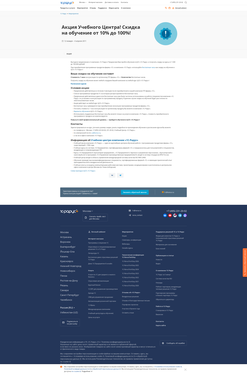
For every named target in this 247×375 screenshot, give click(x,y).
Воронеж (65, 241)
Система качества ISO (164, 279)
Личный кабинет (98, 232)
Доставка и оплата (112, 2)
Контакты (124, 2)
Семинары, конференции (131, 240)
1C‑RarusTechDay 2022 (130, 277)
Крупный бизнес (94, 285)
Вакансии (159, 314)
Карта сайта (161, 325)
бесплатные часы (148, 67)
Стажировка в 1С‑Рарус (164, 310)
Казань (64, 256)
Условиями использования (168, 367)
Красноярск (66, 261)
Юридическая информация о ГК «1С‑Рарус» (78, 342)
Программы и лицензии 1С (98, 243)
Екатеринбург (67, 246)
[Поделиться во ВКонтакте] (112, 175)
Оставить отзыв (128, 313)
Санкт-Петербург (69, 295)
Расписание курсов (78, 84)
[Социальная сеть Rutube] (175, 215)
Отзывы (93, 8)
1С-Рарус (63, 14)
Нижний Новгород (70, 266)
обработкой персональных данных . (107, 369)
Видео (158, 264)
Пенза (63, 275)
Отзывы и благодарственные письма (136, 301)
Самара (64, 290)
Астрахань (66, 237)
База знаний (160, 249)
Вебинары (126, 244)
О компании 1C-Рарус (164, 270)
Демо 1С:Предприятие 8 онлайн (100, 264)
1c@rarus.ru (169, 192)
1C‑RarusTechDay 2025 (130, 265)
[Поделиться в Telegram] (120, 175)
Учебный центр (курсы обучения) (100, 313)
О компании (126, 8)
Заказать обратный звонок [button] (135, 192)
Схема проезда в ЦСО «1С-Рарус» (83, 171)
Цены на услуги (94, 317)
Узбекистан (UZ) (69, 312)
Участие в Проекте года (131, 309)
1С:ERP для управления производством (103, 289)
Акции (124, 236)
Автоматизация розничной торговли (102, 301)
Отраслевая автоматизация (98, 281)
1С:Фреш (91, 305)
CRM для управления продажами (100, 297)
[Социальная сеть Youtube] (170, 215)
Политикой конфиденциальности (76, 369)
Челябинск (66, 299)
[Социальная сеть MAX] (185, 215)
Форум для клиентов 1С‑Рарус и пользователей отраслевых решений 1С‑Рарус (170, 238)
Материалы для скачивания (166, 244)
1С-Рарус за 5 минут (163, 275)
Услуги (91, 270)
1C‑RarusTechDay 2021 (130, 281)
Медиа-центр (114, 8)
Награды (159, 283)
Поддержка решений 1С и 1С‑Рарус (170, 232)
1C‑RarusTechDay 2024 (130, 269)
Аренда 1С (92, 293)
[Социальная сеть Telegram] (180, 215)
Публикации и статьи (165, 255)
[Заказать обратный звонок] (185, 2)
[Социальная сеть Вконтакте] (165, 215)
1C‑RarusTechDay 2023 (130, 273)
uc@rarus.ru (96, 133)
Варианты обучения (81, 111)
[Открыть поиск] (166, 8)
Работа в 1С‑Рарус (163, 306)
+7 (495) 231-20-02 (176, 2)
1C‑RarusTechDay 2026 (130, 261)
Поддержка (102, 8)
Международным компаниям (99, 309)
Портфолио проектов (130, 305)
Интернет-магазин (95, 2)
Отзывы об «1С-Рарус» (131, 292)
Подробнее (86, 371)
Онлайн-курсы (127, 248)
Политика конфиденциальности (115, 342)
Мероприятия (82, 8)
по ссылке (64, 361)
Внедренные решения (130, 296)
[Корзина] (169, 8)
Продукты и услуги (67, 8)
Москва (64, 232)
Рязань (64, 285)
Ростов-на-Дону (69, 280)
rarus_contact (137, 215)
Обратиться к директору (165, 299)
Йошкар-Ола (67, 251)
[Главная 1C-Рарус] (67, 2)
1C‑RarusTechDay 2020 (130, 285)
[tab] (67, 8)
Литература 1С (93, 253)
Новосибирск (67, 270)
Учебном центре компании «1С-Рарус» (114, 140)
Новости (159, 260)
